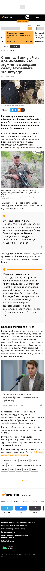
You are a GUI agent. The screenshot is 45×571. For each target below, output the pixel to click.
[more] (41, 247)
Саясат (17, 501)
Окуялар (34, 460)
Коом (16, 460)
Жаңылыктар (6, 460)
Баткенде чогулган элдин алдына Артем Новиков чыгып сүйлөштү (21, 397)
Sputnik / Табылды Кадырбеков (13, 105)
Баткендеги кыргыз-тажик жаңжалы (29, 465)
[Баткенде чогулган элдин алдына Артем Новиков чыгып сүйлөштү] (22, 375)
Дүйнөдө (11, 465)
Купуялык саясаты (8, 532)
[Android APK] (8, 547)
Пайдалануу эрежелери (25, 522)
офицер (26, 470)
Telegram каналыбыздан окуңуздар (22, 453)
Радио (25, 501)
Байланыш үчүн (7, 525)
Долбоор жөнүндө (8, 522)
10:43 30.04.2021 (7, 76)
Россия (34, 501)
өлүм (19, 470)
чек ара (12, 470)
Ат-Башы (34, 470)
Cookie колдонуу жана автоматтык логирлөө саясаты (14, 536)
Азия (4, 465)
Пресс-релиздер (20, 525)
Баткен (4, 470)
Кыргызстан (24, 460)
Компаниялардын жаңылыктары (13, 529)
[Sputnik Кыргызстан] (7, 18)
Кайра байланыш (7, 541)
